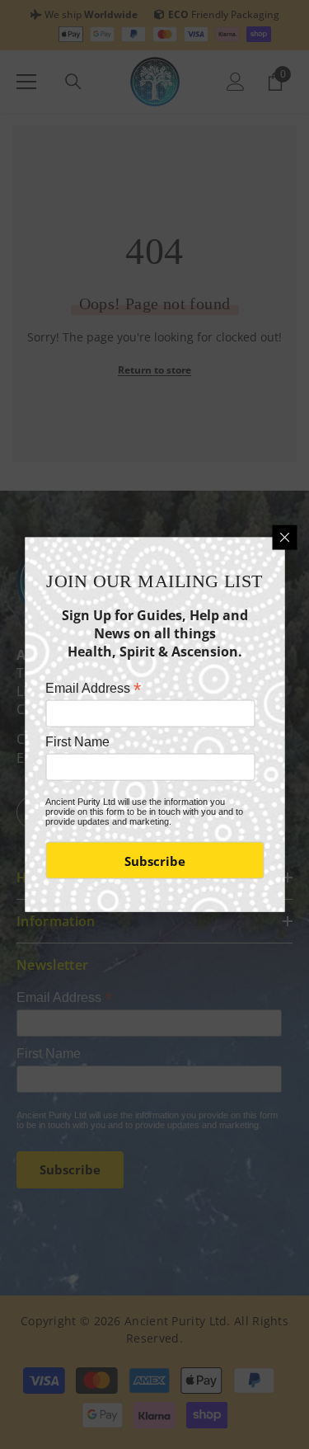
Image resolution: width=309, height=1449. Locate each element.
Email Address (93, 687)
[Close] (284, 537)
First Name (77, 742)
